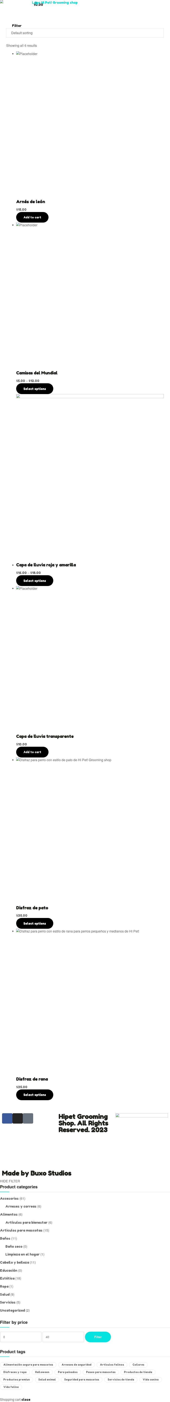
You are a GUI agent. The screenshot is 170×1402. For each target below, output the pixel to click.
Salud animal (47, 1379)
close (25, 1399)
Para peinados (68, 1372)
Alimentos (9, 1214)
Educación (8, 1270)
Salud (5, 1294)
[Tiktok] (28, 1118)
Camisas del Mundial (36, 372)
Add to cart (32, 217)
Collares (138, 1364)
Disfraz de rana (32, 1079)
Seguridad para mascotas (81, 1379)
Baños (5, 1238)
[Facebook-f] (7, 1118)
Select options (34, 389)
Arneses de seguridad (76, 1364)
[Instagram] (17, 1118)
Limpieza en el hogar (22, 1254)
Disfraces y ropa (15, 1372)
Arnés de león (30, 201)
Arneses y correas (20, 1206)
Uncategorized (12, 1310)
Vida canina (151, 1379)
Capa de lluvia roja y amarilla (46, 564)
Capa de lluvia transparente (45, 736)
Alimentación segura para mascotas (28, 1364)
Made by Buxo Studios (36, 1173)
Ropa (4, 1286)
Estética (7, 1278)
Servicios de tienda (121, 1379)
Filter (98, 1337)
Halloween (42, 1372)
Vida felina (11, 1387)
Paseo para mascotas (100, 1372)
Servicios (8, 1302)
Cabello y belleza (14, 1262)
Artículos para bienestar (26, 1222)
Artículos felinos (112, 1364)
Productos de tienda (138, 1372)
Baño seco (13, 1246)
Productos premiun (16, 1379)
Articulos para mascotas (21, 1230)
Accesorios (9, 1198)
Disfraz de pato (32, 907)
